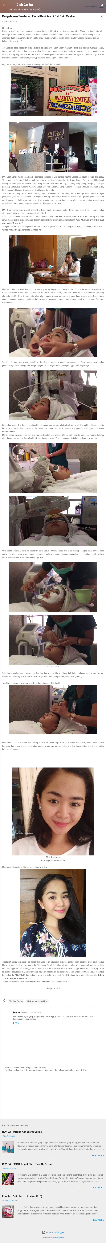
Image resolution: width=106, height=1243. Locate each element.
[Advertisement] (53, 1095)
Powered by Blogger (54, 1232)
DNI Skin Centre (16, 1001)
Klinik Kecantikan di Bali (37, 1001)
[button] (102, 17)
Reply (16, 1023)
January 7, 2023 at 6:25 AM (31, 1012)
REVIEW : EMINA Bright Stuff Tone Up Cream (27, 1164)
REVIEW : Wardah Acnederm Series (22, 1131)
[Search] (102, 5)
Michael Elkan (59, 1238)
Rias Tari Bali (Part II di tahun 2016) (22, 1196)
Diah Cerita (24, 5)
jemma (16, 1012)
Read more (98, 1155)
